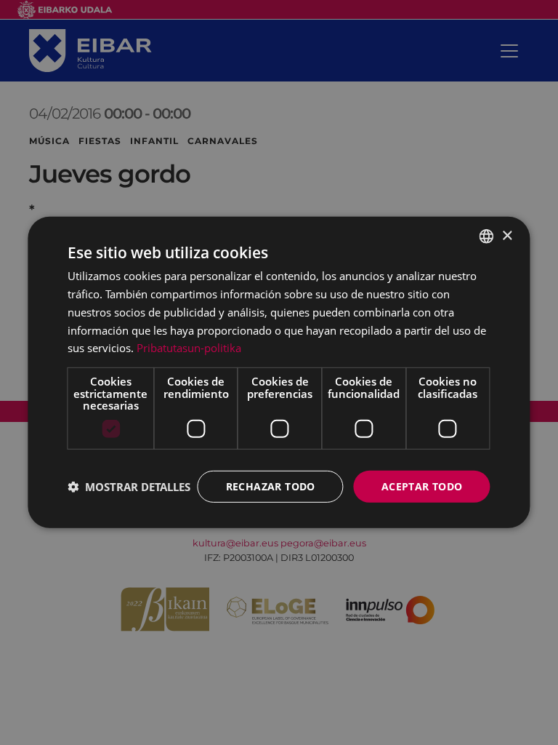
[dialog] (279, 372)
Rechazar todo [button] (270, 486)
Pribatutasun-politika (189, 347)
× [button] (506, 235)
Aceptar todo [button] (422, 486)
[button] (129, 487)
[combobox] (487, 236)
